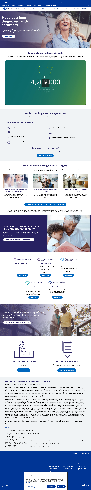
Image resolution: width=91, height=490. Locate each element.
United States (9, 486)
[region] (46, 481)
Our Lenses (19, 8)
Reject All (51, 486)
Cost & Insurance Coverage (64, 8)
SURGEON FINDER (23, 370)
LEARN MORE (45, 275)
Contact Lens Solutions (53, 466)
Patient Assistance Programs (82, 469)
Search (63, 2)
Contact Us (80, 463)
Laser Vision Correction (51, 5)
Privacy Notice (36, 482)
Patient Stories (27, 8)
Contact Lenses (51, 463)
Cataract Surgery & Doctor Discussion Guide (44, 8)
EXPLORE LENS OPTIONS (45, 155)
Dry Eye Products (52, 471)
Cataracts (40, 5)
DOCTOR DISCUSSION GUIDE (67, 370)
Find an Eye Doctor (82, 466)
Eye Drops (20, 5)
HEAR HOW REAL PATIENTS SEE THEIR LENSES (17, 322)
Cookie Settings (31, 486)
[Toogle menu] (70, 2)
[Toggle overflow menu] (88, 5)
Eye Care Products (52, 468)
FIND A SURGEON (81, 8)
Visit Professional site (82, 2)
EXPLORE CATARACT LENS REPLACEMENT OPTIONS (18, 240)
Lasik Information (67, 463)
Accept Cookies (61, 486)
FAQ (74, 8)
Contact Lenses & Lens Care (8, 5)
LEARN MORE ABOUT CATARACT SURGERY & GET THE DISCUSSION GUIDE (45, 204)
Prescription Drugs (30, 5)
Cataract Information (68, 466)
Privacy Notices (20, 486)
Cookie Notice (29, 482)
